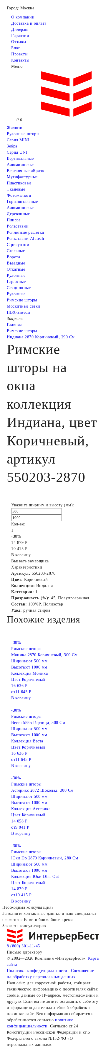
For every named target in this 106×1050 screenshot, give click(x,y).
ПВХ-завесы (18, 312)
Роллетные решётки (25, 232)
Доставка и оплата (29, 23)
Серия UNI (17, 152)
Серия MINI (18, 140)
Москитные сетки (23, 306)
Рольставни (18, 226)
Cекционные (19, 288)
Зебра (12, 146)
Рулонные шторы (23, 134)
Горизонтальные (22, 201)
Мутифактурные (22, 177)
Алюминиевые (20, 208)
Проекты (19, 54)
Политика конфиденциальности (37, 970)
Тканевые (16, 189)
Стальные (16, 251)
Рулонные (16, 275)
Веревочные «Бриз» (25, 171)
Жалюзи (14, 127)
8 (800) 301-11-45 (23, 946)
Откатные (16, 269)
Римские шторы (22, 300)
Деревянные (18, 214)
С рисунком (18, 244)
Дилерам (19, 29)
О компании (22, 17)
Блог (15, 48)
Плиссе (13, 220)
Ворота (13, 257)
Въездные (16, 263)
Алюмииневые (20, 164)
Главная (14, 325)
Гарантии (20, 35)
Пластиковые (19, 183)
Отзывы (18, 42)
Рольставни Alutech (25, 238)
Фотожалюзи (19, 195)
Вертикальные (20, 158)
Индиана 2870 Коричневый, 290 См (41, 337)
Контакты (20, 60)
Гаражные (16, 281)
